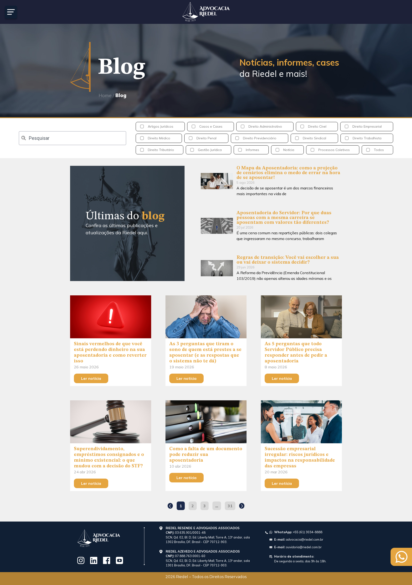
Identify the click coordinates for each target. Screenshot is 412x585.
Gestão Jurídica (210, 150)
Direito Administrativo (265, 126)
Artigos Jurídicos (160, 126)
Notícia (288, 150)
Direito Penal (206, 138)
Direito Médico (159, 138)
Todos (379, 150)
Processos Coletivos (334, 150)
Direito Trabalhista (367, 138)
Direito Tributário (161, 150)
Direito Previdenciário (259, 138)
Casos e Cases (210, 126)
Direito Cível (317, 126)
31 (231, 504)
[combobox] (72, 138)
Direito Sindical (314, 138)
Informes (252, 150)
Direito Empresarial (367, 126)
